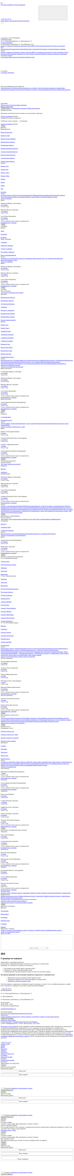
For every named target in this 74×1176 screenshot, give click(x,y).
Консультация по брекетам (52, 718)
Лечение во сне (49, 46)
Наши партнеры (22, 105)
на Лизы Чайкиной (6, 42)
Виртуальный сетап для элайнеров (43, 258)
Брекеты (3, 46)
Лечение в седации (11, 763)
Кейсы (7, 21)
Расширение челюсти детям (15, 650)
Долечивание (51, 534)
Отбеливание (60, 360)
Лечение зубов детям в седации (12, 655)
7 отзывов (4, 802)
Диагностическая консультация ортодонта (14, 718)
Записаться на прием (7, 1018)
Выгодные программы (8, 1013)
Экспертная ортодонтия (17, 49)
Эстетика (28, 46)
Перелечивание (5, 49)
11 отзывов (4, 439)
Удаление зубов (5, 901)
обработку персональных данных (22, 1088)
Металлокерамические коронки (50, 362)
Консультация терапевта (23, 721)
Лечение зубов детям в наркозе (31, 655)
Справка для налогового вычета (49, 1016)
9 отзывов (4, 404)
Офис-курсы (5, 105)
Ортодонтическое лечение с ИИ (61, 511)
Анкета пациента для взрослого (10, 1016)
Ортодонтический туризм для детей (17, 652)
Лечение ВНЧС (5, 423)
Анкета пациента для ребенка (30, 1016)
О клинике (4, 72)
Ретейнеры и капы (51, 197)
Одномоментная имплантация (10, 362)
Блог (31, 1013)
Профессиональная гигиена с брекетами (30, 896)
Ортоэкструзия (29, 511)
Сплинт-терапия (31, 423)
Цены (28, 1013)
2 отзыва (3, 676)
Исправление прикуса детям (9, 648)
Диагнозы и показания (32, 49)
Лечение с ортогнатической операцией (13, 506)
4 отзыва (3, 446)
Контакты (26, 21)
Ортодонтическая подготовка (35, 360)
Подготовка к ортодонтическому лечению (52, 49)
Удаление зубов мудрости (18, 901)
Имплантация (68, 360)
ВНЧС (33, 46)
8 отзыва (3, 433)
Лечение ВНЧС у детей (15, 653)
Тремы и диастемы (6, 930)
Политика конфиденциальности (60, 89)
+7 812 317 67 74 (6, 19)
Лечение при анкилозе (51, 509)
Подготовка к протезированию (54, 506)
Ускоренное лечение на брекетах (20, 507)
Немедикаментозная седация (38, 765)
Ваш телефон (23, 1074)
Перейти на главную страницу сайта (19, 981)
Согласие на (17, 1088)
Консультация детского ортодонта (17, 720)
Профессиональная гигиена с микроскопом (56, 896)
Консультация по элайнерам (35, 718)
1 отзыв (3, 682)
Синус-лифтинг (36, 362)
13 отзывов (4, 542)
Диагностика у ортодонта (55, 720)
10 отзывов (4, 205)
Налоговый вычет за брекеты (10, 88)
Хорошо (3, 1142)
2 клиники (4, 38)
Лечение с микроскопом (63, 893)
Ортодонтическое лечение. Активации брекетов (16, 197)
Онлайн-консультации (16, 21)
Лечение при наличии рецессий (33, 509)
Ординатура (13, 105)
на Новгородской (6, 39)
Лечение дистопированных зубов (14, 511)
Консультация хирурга (52, 721)
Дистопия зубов (43, 930)
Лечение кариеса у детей (30, 653)
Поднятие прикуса (49, 360)
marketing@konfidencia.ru (8, 1009)
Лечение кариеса (6, 893)
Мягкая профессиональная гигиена (11, 898)
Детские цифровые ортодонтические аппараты (43, 652)
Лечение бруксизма (42, 423)
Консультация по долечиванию (10, 534)
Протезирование (49, 363)
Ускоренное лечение (19, 46)
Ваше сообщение (23, 1159)
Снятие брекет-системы (38, 197)
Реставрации (19, 363)
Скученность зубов (33, 930)
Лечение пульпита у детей (46, 653)
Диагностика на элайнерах (24, 258)
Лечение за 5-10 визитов (8, 258)
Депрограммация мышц (18, 423)
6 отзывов (4, 796)
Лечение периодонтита (49, 893)
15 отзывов (4, 211)
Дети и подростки (59, 46)
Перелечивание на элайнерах (38, 534)
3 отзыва (3, 885)
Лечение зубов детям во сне (18, 762)
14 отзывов (4, 373)
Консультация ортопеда (38, 721)
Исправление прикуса (58, 195)
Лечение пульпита (35, 893)
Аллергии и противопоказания (41, 89)
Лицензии (11, 72)
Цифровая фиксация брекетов (42, 195)
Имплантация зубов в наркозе (26, 763)
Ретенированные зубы (19, 930)
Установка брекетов (26, 195)
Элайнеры (9, 46)
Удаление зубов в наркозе (21, 765)
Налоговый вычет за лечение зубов (30, 88)
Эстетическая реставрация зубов (33, 363)
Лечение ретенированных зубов (34, 506)
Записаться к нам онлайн (9, 1026)
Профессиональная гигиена (9, 896)
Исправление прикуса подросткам (29, 648)
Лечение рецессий (14, 365)
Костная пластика (25, 362)
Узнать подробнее (6, 116)
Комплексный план (7, 360)
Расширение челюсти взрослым (14, 509)
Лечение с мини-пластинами (43, 511)
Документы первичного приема (51, 88)
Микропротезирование (8, 363)
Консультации (40, 46)
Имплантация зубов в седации (45, 763)
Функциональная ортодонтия (49, 648)
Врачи (3, 21)
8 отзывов (4, 669)
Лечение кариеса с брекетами (20, 893)
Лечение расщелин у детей (32, 650)
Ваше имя (22, 1071)
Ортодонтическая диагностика (10, 195)
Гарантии (28, 89)
